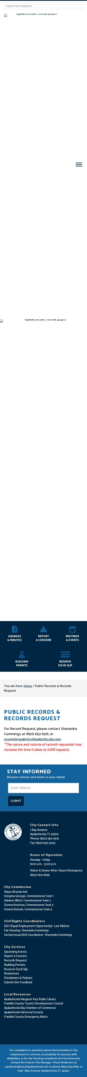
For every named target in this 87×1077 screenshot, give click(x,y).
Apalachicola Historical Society (23, 1012)
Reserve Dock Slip (65, 664)
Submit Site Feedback (18, 982)
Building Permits (21, 664)
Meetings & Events (72, 638)
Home (28, 686)
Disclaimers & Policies (18, 977)
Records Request (15, 960)
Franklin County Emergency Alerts (26, 1016)
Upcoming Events (15, 951)
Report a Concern (15, 956)
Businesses (11, 973)
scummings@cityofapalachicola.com (32, 739)
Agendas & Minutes (14, 638)
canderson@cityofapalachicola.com (27, 1067)
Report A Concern (43, 638)
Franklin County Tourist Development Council (33, 1003)
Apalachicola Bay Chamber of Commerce (30, 1007)
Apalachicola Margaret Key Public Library (30, 999)
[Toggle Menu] (79, 164)
